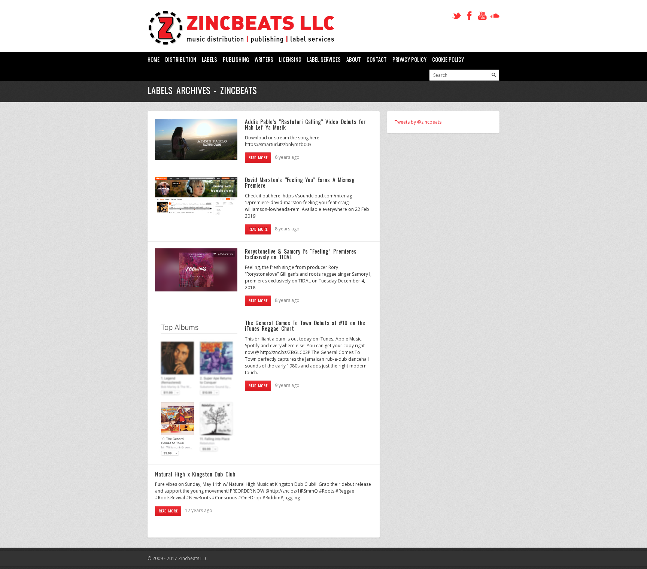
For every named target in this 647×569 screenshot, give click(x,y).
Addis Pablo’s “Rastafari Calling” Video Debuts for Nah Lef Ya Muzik (305, 124)
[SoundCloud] (494, 16)
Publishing (236, 59)
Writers (264, 59)
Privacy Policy (409, 59)
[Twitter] (456, 16)
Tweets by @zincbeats (418, 122)
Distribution (180, 59)
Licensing (290, 59)
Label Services (324, 59)
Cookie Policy (448, 59)
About (353, 59)
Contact (377, 59)
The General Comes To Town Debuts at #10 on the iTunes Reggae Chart (305, 325)
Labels (209, 59)
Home (154, 59)
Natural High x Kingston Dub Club (195, 473)
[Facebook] (469, 16)
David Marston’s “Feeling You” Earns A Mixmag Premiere (300, 182)
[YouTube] (482, 16)
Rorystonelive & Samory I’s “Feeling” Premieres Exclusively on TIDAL (300, 253)
